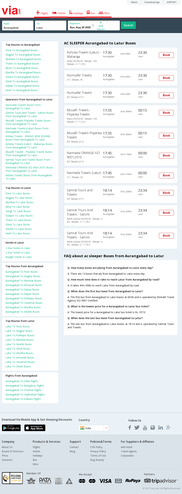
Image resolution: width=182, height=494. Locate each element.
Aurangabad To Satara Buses (22, 289)
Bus (35, 459)
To (38, 23)
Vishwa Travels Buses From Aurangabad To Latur (29, 177)
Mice (35, 464)
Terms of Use (98, 455)
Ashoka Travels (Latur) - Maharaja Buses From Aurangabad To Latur (29, 145)
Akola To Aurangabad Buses (22, 68)
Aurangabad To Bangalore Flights (25, 385)
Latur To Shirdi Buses (18, 348)
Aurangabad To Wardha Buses (23, 307)
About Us (7, 447)
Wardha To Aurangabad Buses (23, 72)
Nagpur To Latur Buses (19, 197)
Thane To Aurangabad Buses (22, 63)
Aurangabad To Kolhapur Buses (24, 298)
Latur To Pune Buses (18, 326)
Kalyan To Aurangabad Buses (22, 85)
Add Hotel (126, 447)
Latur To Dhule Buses (18, 366)
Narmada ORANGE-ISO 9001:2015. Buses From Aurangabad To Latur (29, 169)
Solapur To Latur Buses (19, 215)
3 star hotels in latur (18, 252)
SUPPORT (171, 2)
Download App (152, 2)
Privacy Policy (98, 451)
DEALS (134, 2)
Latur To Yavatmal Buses (20, 362)
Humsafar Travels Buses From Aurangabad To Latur (23, 106)
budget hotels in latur (19, 257)
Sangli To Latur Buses (18, 211)
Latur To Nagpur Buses (19, 331)
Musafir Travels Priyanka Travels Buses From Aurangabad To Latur (28, 122)
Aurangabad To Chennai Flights (23, 390)
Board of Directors (12, 451)
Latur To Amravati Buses (20, 357)
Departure (75, 23)
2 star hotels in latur (18, 248)
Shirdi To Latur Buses (18, 224)
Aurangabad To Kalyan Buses (22, 294)
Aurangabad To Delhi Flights (22, 381)
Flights (36, 447)
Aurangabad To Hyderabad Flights (25, 394)
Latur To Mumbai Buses (19, 339)
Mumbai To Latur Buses (19, 202)
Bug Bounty (97, 459)
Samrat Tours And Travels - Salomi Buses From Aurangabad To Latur (29, 114)
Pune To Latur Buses (18, 193)
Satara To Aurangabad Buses (22, 77)
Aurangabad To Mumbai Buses (23, 280)
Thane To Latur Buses (18, 220)
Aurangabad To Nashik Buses (23, 311)
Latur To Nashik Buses (19, 344)
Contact (74, 447)
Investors (7, 459)
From (6, 23)
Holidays (37, 455)
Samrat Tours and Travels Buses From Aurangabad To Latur (28, 161)
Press (5, 455)
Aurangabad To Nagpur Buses (23, 276)
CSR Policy (96, 447)
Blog (72, 451)
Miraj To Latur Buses (18, 206)
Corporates (127, 455)
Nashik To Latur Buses (19, 229)
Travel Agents (129, 451)
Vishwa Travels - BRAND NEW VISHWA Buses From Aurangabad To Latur (28, 137)
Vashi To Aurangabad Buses (22, 90)
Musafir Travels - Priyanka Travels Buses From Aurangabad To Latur (29, 153)
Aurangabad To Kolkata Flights (23, 399)
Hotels (36, 451)
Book (166, 54)
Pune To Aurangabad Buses (22, 50)
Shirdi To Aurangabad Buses (22, 81)
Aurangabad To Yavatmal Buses (24, 302)
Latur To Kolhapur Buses (20, 335)
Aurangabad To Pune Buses (22, 271)
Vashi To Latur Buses (18, 233)
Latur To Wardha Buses (19, 353)
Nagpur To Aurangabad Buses (23, 54)
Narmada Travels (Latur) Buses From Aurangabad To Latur (27, 130)
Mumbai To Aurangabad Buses (23, 59)
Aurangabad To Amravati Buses (24, 285)
